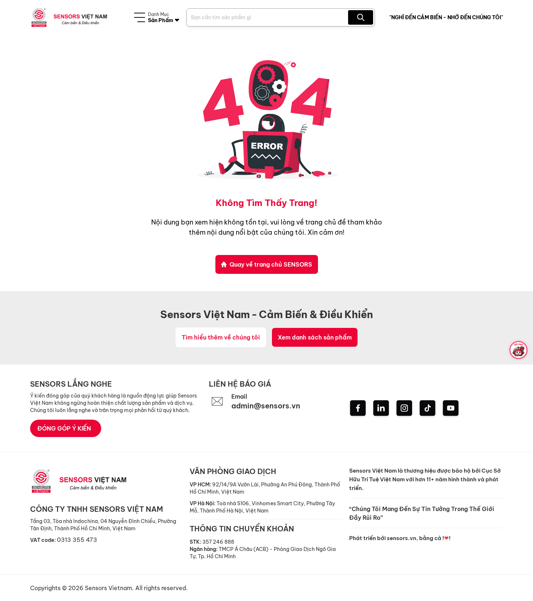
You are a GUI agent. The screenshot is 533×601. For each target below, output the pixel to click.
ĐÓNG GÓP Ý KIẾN (64, 428)
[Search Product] (360, 17)
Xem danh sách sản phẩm (315, 337)
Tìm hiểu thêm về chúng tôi (221, 337)
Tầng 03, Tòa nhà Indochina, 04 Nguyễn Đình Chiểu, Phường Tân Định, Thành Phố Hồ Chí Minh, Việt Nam (103, 525)
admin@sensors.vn (265, 405)
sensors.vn (401, 538)
